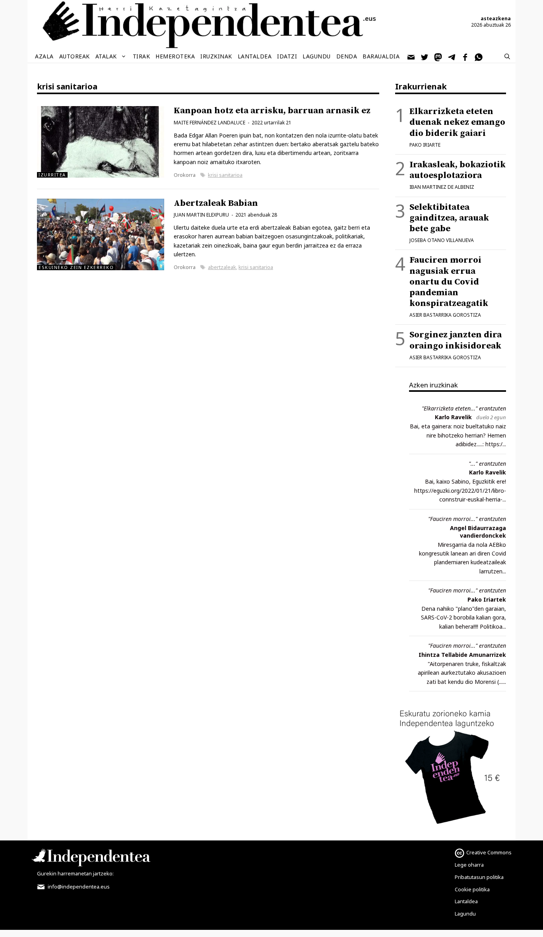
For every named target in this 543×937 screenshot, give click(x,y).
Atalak (106, 56)
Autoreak (74, 56)
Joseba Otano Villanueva (441, 240)
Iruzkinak (216, 56)
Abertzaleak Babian (216, 203)
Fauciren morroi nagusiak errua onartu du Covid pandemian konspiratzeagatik (448, 282)
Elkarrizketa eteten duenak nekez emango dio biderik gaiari (457, 122)
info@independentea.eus (78, 886)
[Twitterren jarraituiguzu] (425, 56)
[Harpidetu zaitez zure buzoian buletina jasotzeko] (411, 56)
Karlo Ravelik (453, 417)
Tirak (141, 56)
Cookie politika (472, 889)
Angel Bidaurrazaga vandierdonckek (478, 531)
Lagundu (317, 56)
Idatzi (287, 56)
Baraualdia (381, 56)
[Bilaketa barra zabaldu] (507, 56)
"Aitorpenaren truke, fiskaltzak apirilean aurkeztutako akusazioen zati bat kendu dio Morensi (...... (462, 672)
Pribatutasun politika (479, 877)
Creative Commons (489, 852)
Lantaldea (255, 56)
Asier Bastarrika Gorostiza (445, 315)
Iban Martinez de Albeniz (441, 187)
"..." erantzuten (487, 463)
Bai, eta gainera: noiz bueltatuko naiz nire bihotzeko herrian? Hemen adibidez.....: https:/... (458, 435)
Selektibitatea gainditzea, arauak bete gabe (449, 218)
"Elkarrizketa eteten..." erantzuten (464, 408)
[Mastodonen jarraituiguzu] (438, 56)
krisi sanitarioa (225, 174)
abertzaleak (222, 267)
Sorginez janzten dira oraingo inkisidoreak (455, 340)
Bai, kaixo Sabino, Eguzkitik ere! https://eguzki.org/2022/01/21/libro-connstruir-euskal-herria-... (460, 490)
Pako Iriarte (424, 144)
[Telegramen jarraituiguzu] (452, 56)
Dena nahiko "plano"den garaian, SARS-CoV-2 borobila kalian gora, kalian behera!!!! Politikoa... (463, 617)
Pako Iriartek (486, 599)
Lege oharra (469, 864)
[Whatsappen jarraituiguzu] (479, 56)
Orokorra (185, 174)
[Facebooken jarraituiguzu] (465, 56)
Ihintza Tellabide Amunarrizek (462, 654)
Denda (346, 56)
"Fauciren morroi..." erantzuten (467, 519)
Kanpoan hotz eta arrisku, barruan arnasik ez (272, 110)
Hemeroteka (175, 56)
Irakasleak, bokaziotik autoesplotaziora (457, 170)
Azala (44, 56)
